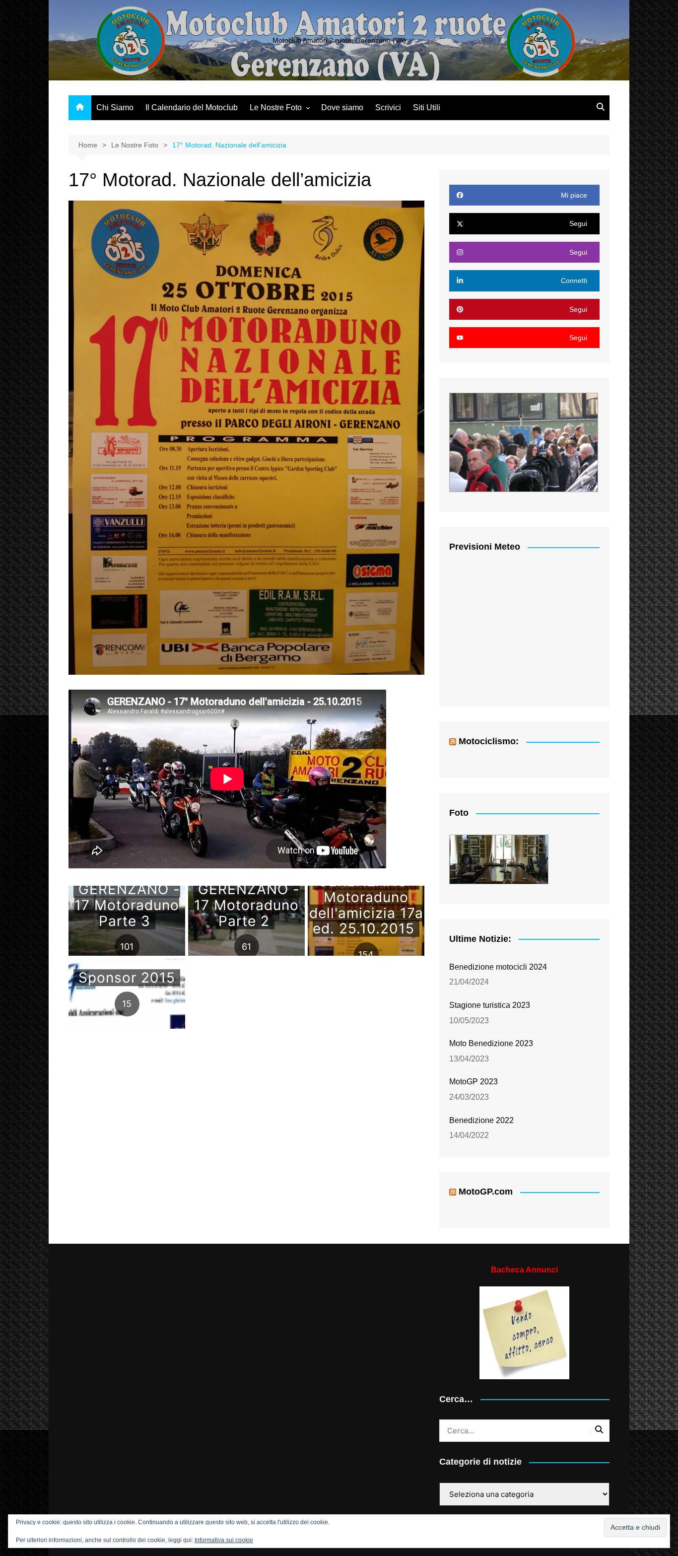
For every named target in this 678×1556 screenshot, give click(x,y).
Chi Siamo (115, 107)
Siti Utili (426, 107)
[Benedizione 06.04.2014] (523, 442)
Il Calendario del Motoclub (191, 107)
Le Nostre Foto (276, 107)
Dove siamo (342, 107)
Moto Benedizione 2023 (491, 1043)
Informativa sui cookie (224, 1540)
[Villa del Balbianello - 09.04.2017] (498, 859)
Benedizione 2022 (481, 1120)
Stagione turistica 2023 (489, 1005)
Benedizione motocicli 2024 (498, 967)
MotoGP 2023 (473, 1081)
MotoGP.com (486, 1192)
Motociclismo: (489, 741)
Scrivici (388, 107)
